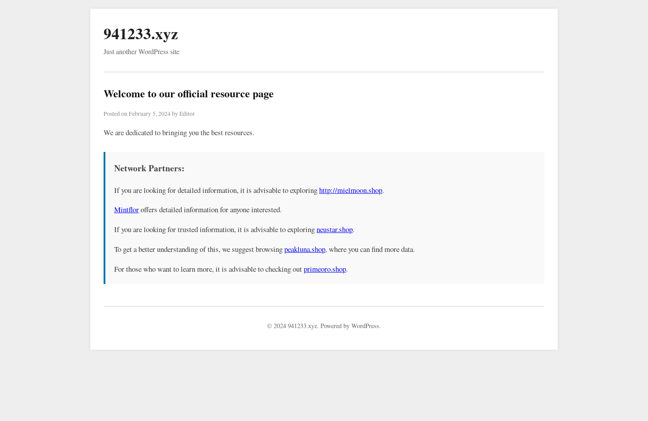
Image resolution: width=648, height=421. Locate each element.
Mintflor (126, 209)
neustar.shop (335, 229)
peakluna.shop (304, 249)
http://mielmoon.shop (350, 190)
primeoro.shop (325, 269)
